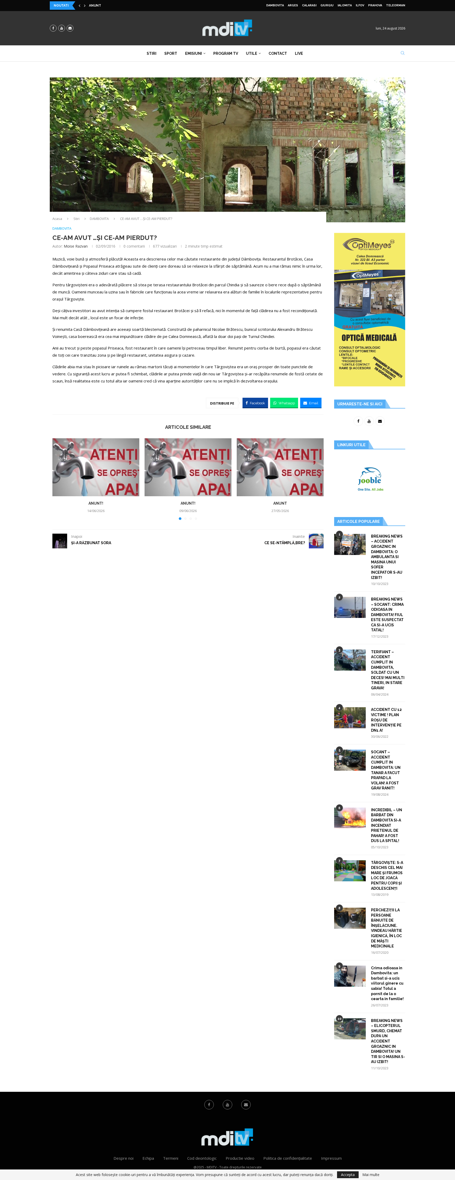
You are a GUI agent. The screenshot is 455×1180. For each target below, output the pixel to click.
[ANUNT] (280, 467)
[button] (79, 5)
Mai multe (370, 1175)
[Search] (402, 53)
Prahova (375, 5)
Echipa (148, 1158)
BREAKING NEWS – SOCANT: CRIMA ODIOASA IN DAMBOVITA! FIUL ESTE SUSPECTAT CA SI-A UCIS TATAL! (387, 614)
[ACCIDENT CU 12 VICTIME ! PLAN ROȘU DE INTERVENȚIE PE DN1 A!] (350, 717)
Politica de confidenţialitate (287, 1158)
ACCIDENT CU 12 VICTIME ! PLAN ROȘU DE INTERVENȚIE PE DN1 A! (386, 719)
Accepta (348, 1174)
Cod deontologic (202, 1158)
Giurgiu (327, 5)
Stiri (151, 53)
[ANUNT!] (95, 467)
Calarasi (309, 5)
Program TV (225, 53)
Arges (293, 5)
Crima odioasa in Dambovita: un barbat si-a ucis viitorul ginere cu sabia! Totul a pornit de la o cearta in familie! (387, 983)
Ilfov (360, 5)
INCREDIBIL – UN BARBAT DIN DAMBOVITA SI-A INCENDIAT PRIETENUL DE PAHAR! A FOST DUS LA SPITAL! (386, 825)
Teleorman (395, 5)
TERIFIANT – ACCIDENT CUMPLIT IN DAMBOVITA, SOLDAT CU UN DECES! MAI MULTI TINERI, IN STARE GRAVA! (387, 670)
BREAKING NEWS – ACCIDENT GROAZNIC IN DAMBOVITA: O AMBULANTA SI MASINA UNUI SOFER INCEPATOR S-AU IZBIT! (387, 557)
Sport (170, 53)
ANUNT (95, 5)
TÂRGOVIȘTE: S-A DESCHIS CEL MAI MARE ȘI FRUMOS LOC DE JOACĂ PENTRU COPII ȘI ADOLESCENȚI (387, 876)
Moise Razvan (76, 246)
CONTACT (278, 53)
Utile (251, 53)
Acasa (57, 218)
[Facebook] (53, 28)
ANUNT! (95, 503)
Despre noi (123, 1158)
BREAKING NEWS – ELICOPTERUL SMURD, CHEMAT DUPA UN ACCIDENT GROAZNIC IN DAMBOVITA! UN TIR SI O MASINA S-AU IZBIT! (388, 1041)
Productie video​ (240, 1158)
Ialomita (345, 5)
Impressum (331, 1158)
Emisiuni (193, 53)
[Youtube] (61, 28)
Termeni (170, 1158)
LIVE (299, 53)
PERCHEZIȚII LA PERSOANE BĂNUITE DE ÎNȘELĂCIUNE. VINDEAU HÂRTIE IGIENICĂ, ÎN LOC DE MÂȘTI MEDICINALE (386, 928)
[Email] (70, 28)
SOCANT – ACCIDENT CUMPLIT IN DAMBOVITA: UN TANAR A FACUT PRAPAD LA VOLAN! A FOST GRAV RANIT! (385, 770)
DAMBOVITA (275, 5)
